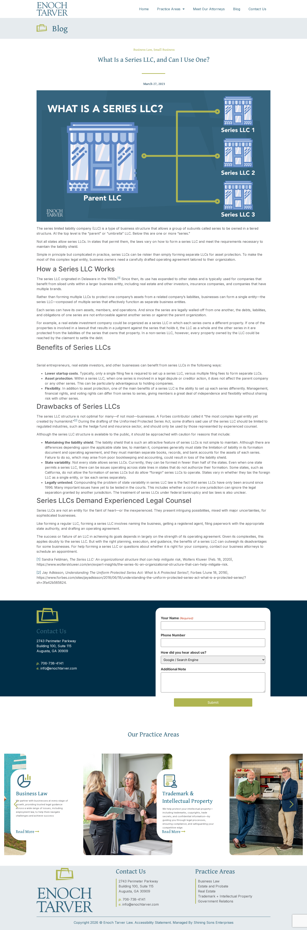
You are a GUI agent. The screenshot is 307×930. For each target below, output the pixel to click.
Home (144, 9)
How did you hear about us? (183, 652)
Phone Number (173, 635)
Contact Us (257, 9)
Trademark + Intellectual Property (225, 896)
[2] (39, 572)
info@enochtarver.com (59, 668)
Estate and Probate (213, 886)
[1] (39, 559)
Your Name (177, 618)
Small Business (164, 49)
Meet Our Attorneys (209, 9)
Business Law (142, 49)
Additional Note (173, 669)
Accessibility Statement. (153, 922)
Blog (236, 9)
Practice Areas (168, 9)
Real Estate (207, 891)
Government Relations (215, 901)
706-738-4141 (52, 663)
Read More (171, 831)
